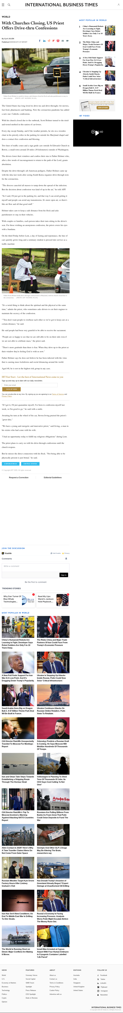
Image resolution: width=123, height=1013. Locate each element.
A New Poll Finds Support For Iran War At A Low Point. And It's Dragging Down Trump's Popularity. (18, 678)
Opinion (4, 1002)
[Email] (63, 41)
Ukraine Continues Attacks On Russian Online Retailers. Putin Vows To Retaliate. (51, 711)
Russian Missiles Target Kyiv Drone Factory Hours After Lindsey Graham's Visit (18, 883)
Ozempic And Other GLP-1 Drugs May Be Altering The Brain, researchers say (52, 850)
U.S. (3, 979)
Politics (4, 994)
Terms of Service (58, 394)
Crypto (4, 998)
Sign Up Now (103, 108)
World (4, 975)
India (75, 979)
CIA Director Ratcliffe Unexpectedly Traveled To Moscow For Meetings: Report (18, 744)
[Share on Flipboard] (54, 41)
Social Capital (30, 979)
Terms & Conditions (56, 983)
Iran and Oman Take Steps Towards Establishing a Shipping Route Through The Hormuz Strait (18, 779)
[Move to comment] (67, 41)
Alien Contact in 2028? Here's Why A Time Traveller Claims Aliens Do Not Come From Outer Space (17, 850)
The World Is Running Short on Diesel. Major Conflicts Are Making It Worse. (17, 951)
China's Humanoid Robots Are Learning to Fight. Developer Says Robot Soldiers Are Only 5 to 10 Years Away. (93, 31)
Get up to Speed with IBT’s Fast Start (101, 102)
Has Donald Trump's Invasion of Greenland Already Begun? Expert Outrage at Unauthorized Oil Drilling (53, 883)
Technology (6, 990)
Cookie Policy (54, 990)
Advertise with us (56, 994)
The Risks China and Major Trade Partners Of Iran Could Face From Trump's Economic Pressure (52, 642)
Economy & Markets (9, 983)
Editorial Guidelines (53, 478)
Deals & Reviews (32, 998)
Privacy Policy (7, 396)
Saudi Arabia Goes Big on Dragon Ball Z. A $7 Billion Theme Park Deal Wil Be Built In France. (18, 711)
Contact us (53, 979)
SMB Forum (30, 983)
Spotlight (29, 987)
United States (78, 990)
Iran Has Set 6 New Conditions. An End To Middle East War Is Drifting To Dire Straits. (17, 916)
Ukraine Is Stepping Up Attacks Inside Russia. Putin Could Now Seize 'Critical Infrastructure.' (51, 678)
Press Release (31, 990)
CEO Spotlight (31, 994)
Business (5, 987)
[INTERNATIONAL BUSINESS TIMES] (61, 5)
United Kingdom (78, 987)
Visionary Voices (31, 975)
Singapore (76, 983)
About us (53, 975)
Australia (76, 975)
